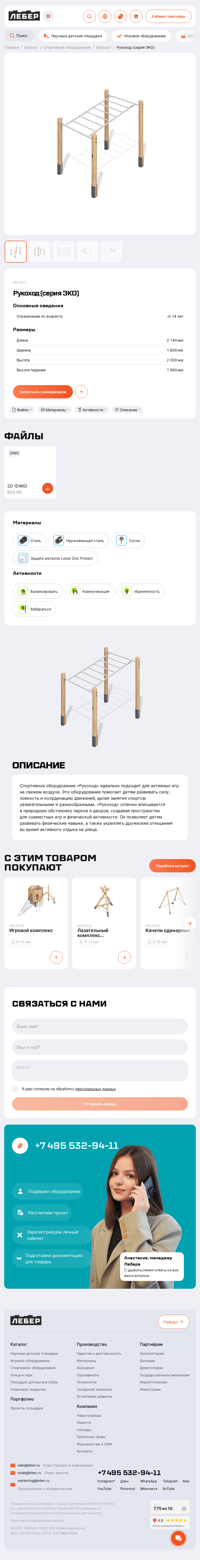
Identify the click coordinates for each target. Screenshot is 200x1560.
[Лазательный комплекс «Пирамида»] (104, 900)
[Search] (89, 16)
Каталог (18, 1344)
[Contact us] (120, 16)
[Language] (104, 16)
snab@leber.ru (29, 1473)
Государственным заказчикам (165, 1375)
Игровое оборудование (145, 36)
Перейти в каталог (172, 866)
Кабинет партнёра (168, 16)
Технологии (87, 1382)
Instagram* (106, 1481)
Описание (128, 410)
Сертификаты (88, 1375)
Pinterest (127, 1489)
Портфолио (22, 1399)
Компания (87, 1406)
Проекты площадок (26, 1408)
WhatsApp (148, 1481)
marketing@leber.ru (33, 1480)
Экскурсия (85, 1368)
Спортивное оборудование (33, 1368)
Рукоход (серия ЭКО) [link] (136, 47)
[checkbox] (15, 1089)
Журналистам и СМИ (94, 1444)
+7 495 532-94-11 (76, 1145)
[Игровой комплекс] (36, 900)
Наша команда (89, 1415)
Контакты (84, 1451)
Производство (92, 1344)
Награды (84, 1430)
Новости (84, 1422)
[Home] (24, 16)
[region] (100, 36)
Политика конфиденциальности (37, 1520)
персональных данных (95, 1089)
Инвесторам (150, 1389)
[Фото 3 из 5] (63, 251)
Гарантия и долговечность (99, 1353)
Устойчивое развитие (95, 1396)
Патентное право (91, 1437)
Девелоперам (151, 1368)
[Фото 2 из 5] (39, 251)
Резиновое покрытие (28, 1389)
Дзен (124, 1481)
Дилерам (147, 1361)
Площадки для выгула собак (34, 1382)
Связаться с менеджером (43, 392)
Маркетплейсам (153, 1382)
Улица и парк (21, 1375)
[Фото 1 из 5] (15, 251)
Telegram (170, 1481)
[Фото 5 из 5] (111, 251)
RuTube (169, 1489)
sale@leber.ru (29, 1465)
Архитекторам (152, 1353)
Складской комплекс (94, 1389)
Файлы (23, 410)
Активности (93, 410)
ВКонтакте (149, 1489)
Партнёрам (151, 1344)
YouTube (104, 1489)
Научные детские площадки (76, 36)
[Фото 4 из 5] (87, 251)
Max (186, 1481)
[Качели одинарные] (172, 900)
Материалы (56, 410)
